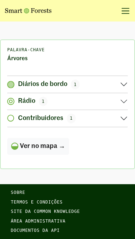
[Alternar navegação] (123, 10)
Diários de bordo (47, 84)
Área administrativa (38, 221)
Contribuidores (45, 118)
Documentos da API (35, 230)
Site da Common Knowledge (45, 211)
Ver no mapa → (41, 146)
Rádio (31, 101)
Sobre (18, 192)
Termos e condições (37, 202)
